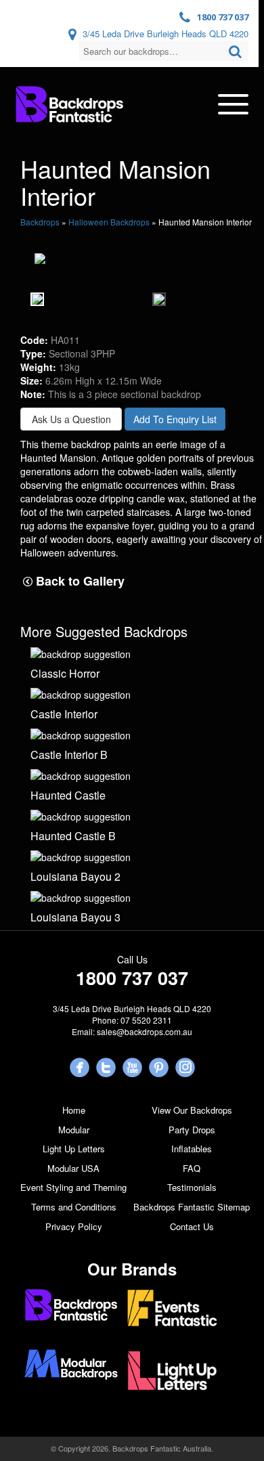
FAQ (191, 1168)
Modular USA (73, 1168)
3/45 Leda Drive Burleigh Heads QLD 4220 (165, 33)
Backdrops (40, 221)
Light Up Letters (74, 1148)
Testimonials (192, 1187)
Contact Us (192, 1226)
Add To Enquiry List (175, 419)
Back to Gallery (78, 581)
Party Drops (192, 1129)
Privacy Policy (73, 1226)
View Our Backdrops (192, 1110)
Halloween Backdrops (109, 221)
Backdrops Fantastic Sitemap (191, 1206)
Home (73, 1110)
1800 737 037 (222, 17)
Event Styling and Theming (73, 1187)
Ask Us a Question (71, 419)
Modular (73, 1129)
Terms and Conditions (73, 1206)
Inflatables (191, 1148)
